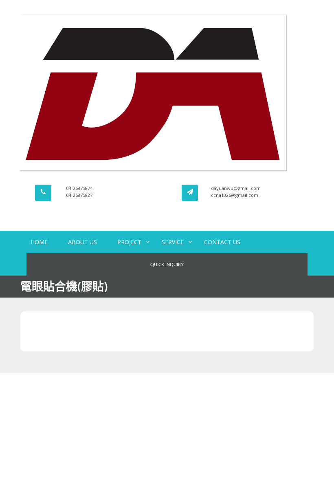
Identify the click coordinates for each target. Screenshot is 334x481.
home (39, 242)
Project (129, 242)
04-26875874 (79, 188)
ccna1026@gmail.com (234, 195)
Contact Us (222, 242)
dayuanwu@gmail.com (236, 188)
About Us (82, 242)
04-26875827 (79, 195)
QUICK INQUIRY (167, 265)
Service (173, 242)
